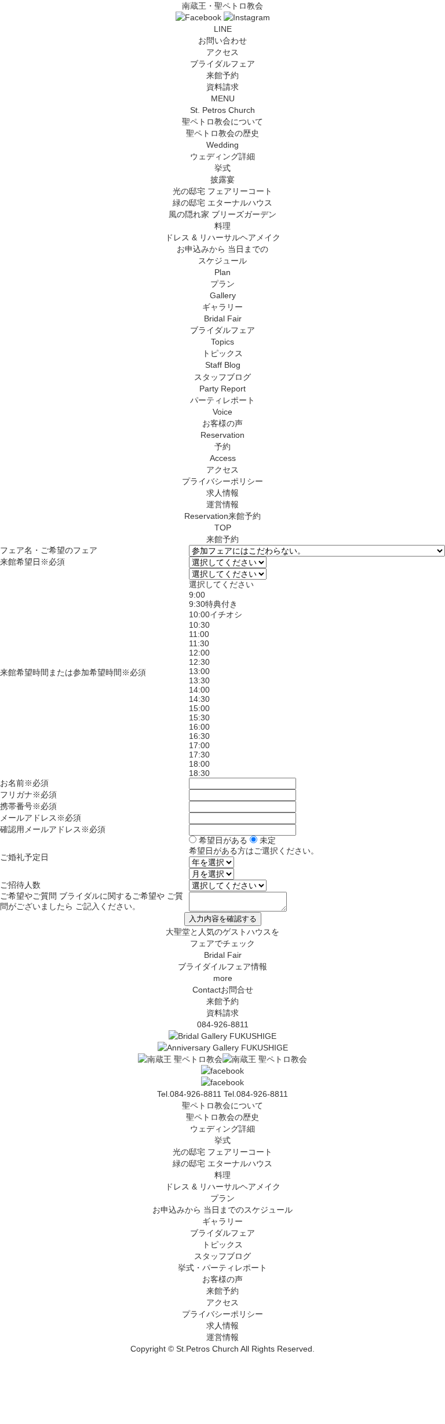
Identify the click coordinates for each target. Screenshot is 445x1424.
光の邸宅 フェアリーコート (222, 191)
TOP (222, 527)
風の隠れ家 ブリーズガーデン (222, 214)
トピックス (222, 1244)
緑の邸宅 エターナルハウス (222, 202)
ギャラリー (222, 1221)
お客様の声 (222, 1279)
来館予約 (222, 75)
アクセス (222, 52)
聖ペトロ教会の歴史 (222, 133)
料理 (222, 225)
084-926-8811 (223, 1024)
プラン (222, 1198)
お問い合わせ (222, 40)
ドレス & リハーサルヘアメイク (222, 237)
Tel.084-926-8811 (256, 1094)
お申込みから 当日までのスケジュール (222, 1209)
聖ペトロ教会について (222, 1105)
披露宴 (222, 179)
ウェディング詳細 (222, 1128)
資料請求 (222, 86)
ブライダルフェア (222, 63)
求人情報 (222, 492)
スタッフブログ (222, 1256)
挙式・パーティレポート (222, 1267)
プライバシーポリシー (222, 481)
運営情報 (222, 504)
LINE (223, 29)
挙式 (222, 168)
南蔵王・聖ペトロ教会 (222, 5)
